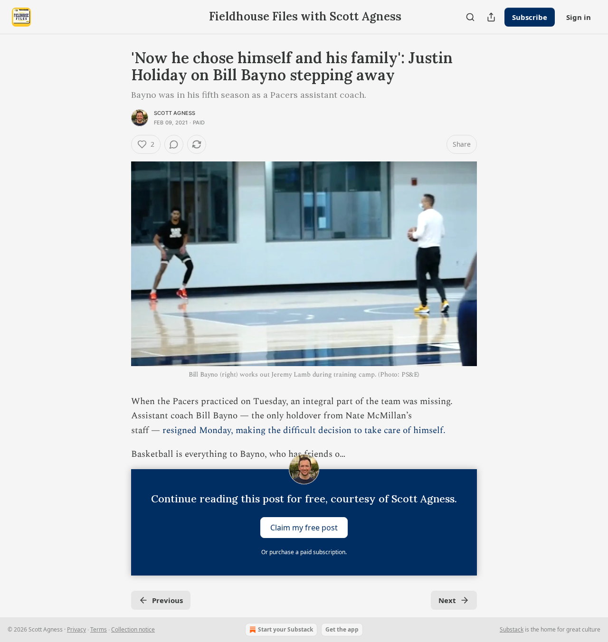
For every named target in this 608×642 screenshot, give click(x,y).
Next (447, 600)
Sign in (578, 17)
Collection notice (133, 629)
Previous (167, 600)
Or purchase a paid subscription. (304, 552)
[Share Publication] (491, 17)
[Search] (470, 17)
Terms (98, 629)
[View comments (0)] (173, 144)
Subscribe (529, 17)
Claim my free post (304, 527)
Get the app (342, 629)
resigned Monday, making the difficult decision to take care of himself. (304, 430)
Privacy (76, 629)
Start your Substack (285, 629)
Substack (511, 629)
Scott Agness (174, 113)
